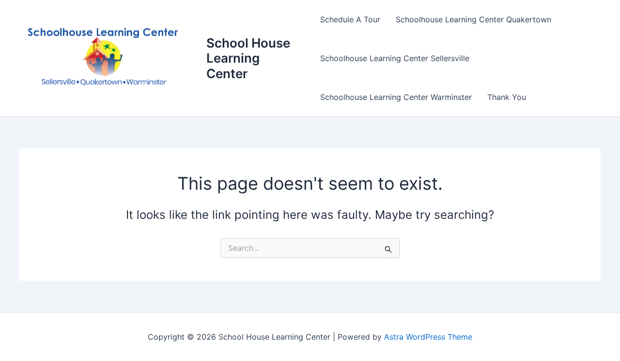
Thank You (506, 97)
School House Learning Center (248, 58)
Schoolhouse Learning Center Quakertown (473, 19)
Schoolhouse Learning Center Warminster (396, 97)
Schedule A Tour (350, 19)
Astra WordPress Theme (428, 337)
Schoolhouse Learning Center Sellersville (394, 58)
